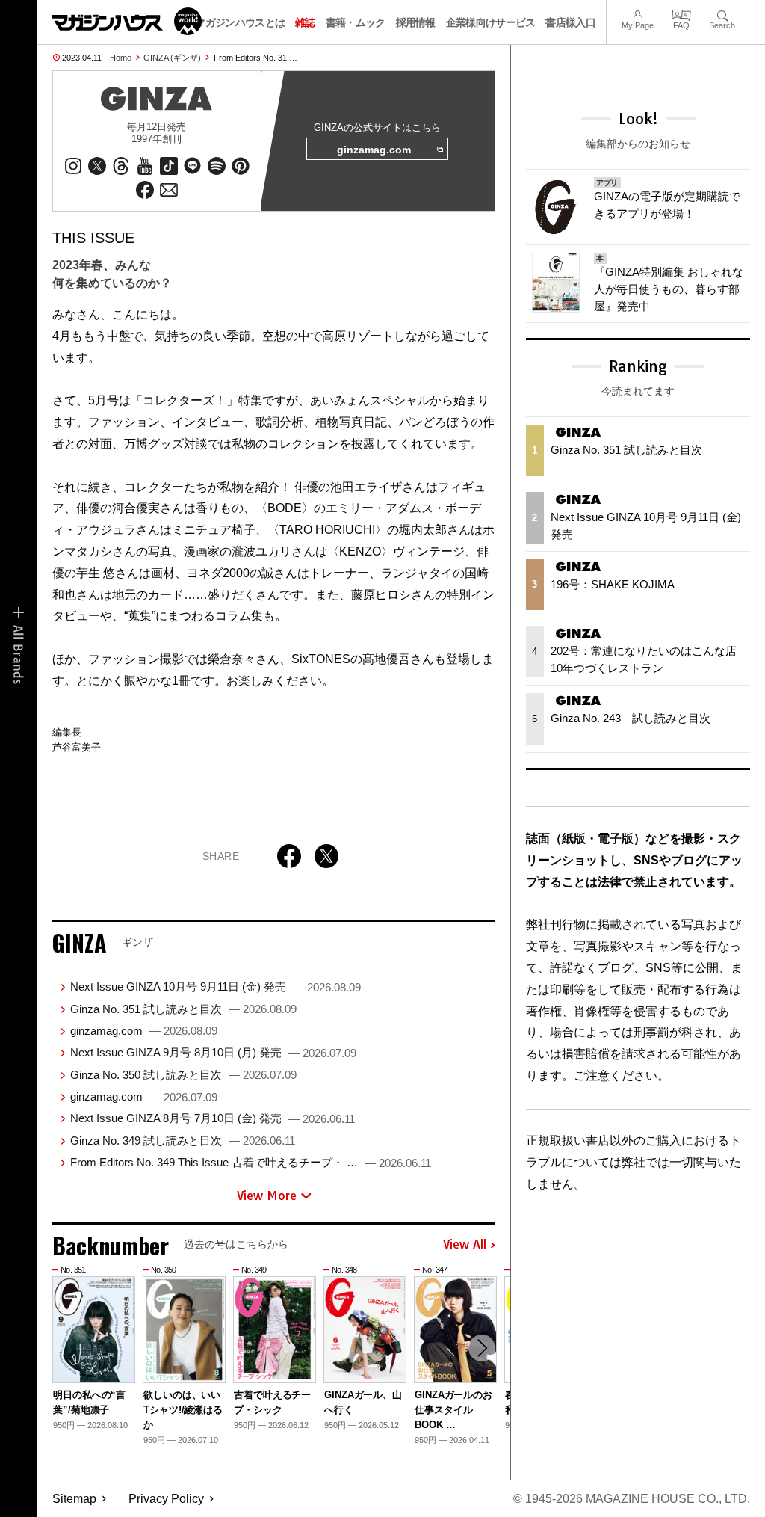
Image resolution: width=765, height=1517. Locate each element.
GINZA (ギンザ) (172, 57)
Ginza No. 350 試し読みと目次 (183, 1074)
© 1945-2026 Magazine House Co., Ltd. (631, 1498)
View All (464, 1245)
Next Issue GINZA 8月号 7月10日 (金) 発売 (212, 1118)
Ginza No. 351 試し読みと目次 (183, 1009)
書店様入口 (570, 22)
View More (267, 1195)
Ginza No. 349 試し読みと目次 (182, 1140)
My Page (637, 14)
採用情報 (416, 22)
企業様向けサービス (491, 22)
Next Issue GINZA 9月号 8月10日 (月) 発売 (213, 1052)
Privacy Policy (166, 1498)
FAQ (681, 14)
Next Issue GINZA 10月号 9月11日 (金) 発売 (215, 986)
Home (120, 57)
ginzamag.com (374, 150)
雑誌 (305, 22)
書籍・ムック (355, 22)
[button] (481, 1348)
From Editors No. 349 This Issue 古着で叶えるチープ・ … (250, 1162)
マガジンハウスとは (240, 22)
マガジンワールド (127, 21)
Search (722, 14)
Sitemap (74, 1498)
